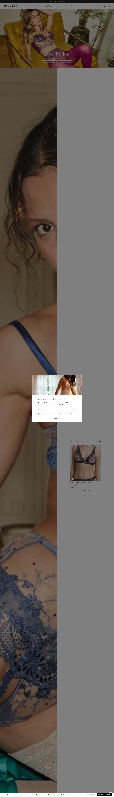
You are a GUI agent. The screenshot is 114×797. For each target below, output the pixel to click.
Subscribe (74, 410)
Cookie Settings (91, 794)
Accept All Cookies (104, 794)
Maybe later (57, 418)
